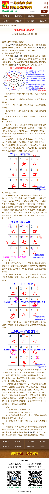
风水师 (15, 65)
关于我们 (43, 16)
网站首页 (6, 16)
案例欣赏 (18, 21)
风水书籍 (18, 56)
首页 (7, 25)
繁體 (45, 7)
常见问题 (30, 16)
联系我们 (43, 21)
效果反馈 (30, 21)
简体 (45, 3)
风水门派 (40, 48)
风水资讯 (18, 16)
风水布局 (31, 432)
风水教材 (6, 21)
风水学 (12, 45)
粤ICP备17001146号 (24, 492)
